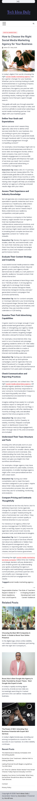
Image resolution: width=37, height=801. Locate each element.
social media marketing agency (18, 76)
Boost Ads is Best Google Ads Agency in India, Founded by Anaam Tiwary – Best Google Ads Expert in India (17, 681)
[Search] (33, 23)
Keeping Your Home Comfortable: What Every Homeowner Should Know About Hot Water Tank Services (17, 777)
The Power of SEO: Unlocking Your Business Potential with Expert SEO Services (15, 731)
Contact (5, 784)
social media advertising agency (18, 384)
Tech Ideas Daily (22, 793)
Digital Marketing (9, 32)
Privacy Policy (6, 787)
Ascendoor (22, 796)
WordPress (8, 798)
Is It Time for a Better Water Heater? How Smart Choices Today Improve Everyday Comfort (18, 771)
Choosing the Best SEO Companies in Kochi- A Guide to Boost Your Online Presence (16, 635)
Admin (6, 47)
